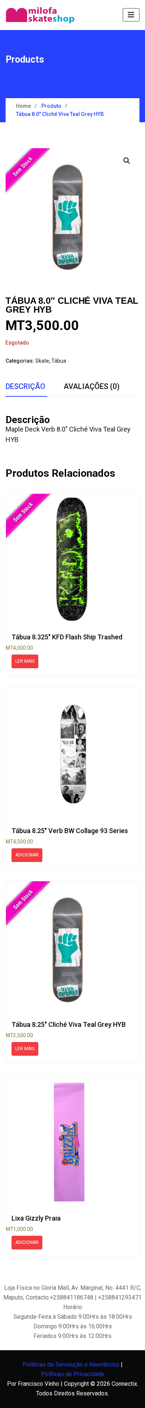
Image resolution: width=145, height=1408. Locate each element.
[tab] (25, 387)
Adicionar (27, 855)
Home (23, 106)
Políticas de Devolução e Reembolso (71, 1364)
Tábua (58, 361)
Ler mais (25, 661)
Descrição (25, 386)
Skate (42, 361)
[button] (126, 160)
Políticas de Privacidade (72, 1374)
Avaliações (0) (92, 386)
